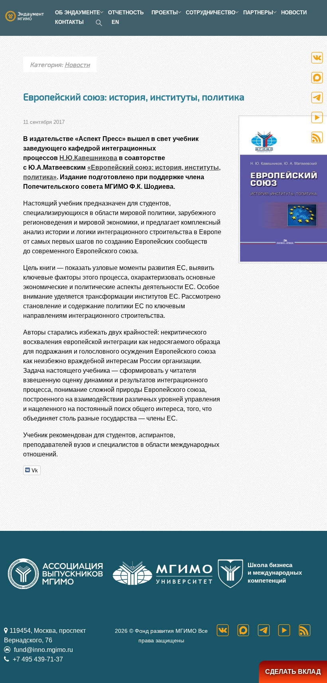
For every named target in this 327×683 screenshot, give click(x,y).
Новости (77, 64)
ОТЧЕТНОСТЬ (126, 13)
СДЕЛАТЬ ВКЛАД (293, 671)
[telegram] (268, 630)
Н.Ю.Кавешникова (88, 158)
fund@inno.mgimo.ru (42, 649)
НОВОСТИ (294, 13)
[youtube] (288, 630)
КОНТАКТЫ (69, 22)
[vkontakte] (227, 630)
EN (115, 22)
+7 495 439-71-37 (37, 659)
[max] (247, 630)
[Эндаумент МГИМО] (27, 12)
